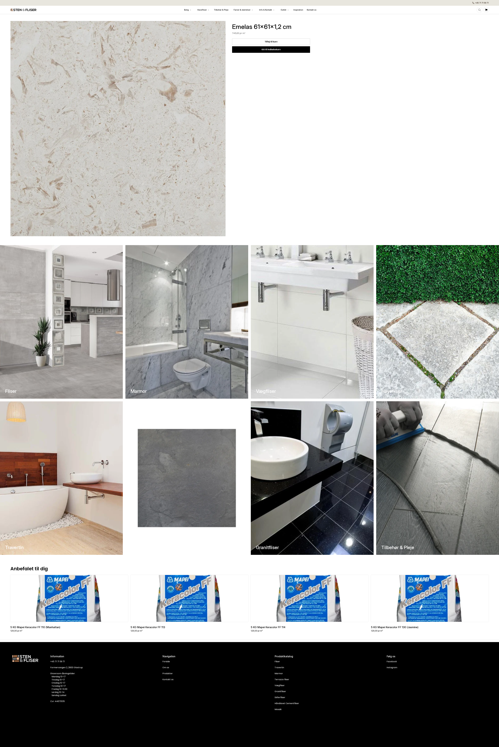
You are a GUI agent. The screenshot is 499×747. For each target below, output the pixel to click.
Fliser (11, 391)
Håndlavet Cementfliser (287, 703)
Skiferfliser (142, 547)
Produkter (167, 673)
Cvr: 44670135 (57, 701)
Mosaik (278, 709)
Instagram (392, 667)
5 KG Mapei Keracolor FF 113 (148, 627)
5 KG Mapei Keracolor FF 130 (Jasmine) (394, 627)
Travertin (14, 547)
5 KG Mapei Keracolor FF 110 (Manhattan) (35, 627)
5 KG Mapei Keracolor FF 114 (268, 627)
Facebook (392, 661)
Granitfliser (267, 547)
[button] (187, 9)
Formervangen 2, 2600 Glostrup (66, 667)
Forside (166, 661)
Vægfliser (266, 391)
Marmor (139, 391)
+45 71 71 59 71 (57, 661)
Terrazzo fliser (282, 679)
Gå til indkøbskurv (271, 49)
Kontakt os (167, 679)
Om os (165, 667)
